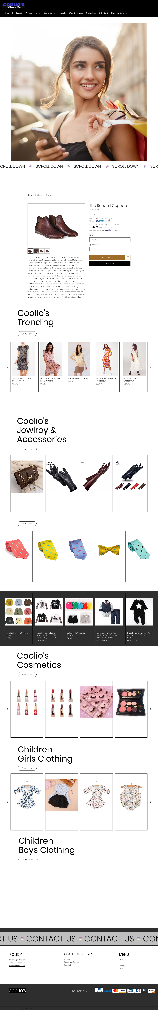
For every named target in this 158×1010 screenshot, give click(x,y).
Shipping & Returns (17, 960)
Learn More (108, 221)
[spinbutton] (95, 249)
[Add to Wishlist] (128, 257)
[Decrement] (91, 249)
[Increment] (98, 249)
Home (30, 195)
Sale (121, 968)
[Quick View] (23, 359)
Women (122, 960)
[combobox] (109, 239)
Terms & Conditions (17, 963)
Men (121, 963)
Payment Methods (17, 965)
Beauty (122, 965)
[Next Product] (150, 366)
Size (91, 235)
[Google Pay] (109, 269)
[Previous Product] (7, 366)
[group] (79, 367)
